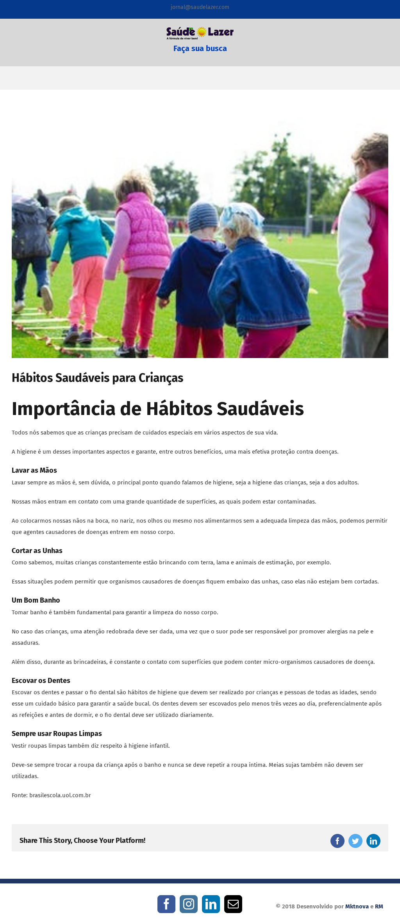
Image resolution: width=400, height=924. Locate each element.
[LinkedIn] (211, 904)
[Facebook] (166, 904)
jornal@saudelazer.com (200, 7)
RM (379, 906)
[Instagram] (189, 904)
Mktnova (357, 906)
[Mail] (233, 904)
